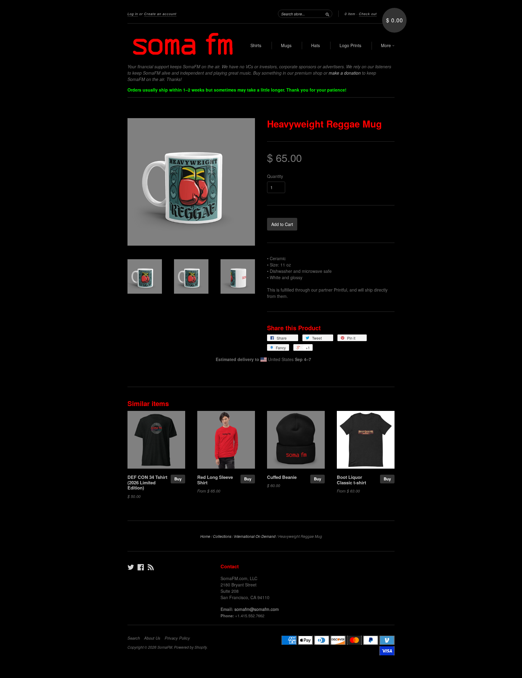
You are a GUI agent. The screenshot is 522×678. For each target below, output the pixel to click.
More (386, 45)
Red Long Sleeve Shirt (215, 480)
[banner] (183, 43)
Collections (222, 536)
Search (133, 638)
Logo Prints (350, 45)
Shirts (255, 45)
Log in (132, 13)
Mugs (286, 45)
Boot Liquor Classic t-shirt (351, 480)
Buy (178, 479)
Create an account (160, 13)
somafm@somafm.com (256, 609)
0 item (350, 13)
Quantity (275, 176)
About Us (152, 638)
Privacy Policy (177, 638)
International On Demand (255, 536)
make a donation (345, 73)
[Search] (327, 13)
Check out (368, 13)
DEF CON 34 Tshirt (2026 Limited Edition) (147, 482)
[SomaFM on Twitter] (130, 566)
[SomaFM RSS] (150, 566)
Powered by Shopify (190, 647)
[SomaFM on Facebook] (140, 566)
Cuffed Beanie (282, 477)
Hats (315, 45)
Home (205, 536)
